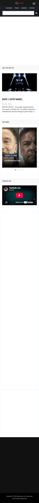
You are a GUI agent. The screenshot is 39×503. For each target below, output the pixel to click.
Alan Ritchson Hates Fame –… (13, 160)
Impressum (30, 496)
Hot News (5, 122)
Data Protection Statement (19, 498)
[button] (15, 170)
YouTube (32, 8)
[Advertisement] (19, 38)
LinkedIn (24, 8)
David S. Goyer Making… (12, 99)
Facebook (9, 8)
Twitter (17, 8)
